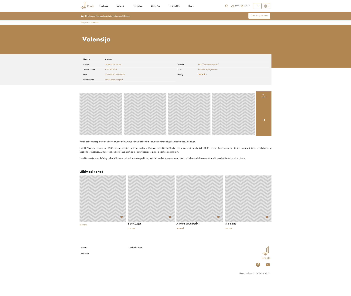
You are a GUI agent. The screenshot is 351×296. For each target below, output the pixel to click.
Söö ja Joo (155, 6)
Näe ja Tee (137, 6)
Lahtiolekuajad (88, 80)
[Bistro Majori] (151, 198)
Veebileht (180, 64)
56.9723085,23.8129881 (115, 74)
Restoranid (94, 22)
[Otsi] (226, 6)
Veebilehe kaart (135, 248)
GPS (85, 74)
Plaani (190, 6)
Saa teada (103, 6)
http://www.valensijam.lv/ (208, 64)
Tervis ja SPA (174, 6)
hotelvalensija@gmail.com (208, 69)
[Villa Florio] (248, 198)
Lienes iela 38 (110, 64)
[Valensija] (101, 114)
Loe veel (83, 225)
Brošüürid (85, 254)
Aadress (86, 64)
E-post (179, 69)
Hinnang (180, 74)
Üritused (120, 6)
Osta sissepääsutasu (259, 16)
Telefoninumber (89, 69)
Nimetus (86, 59)
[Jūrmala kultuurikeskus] (199, 198)
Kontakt (84, 248)
